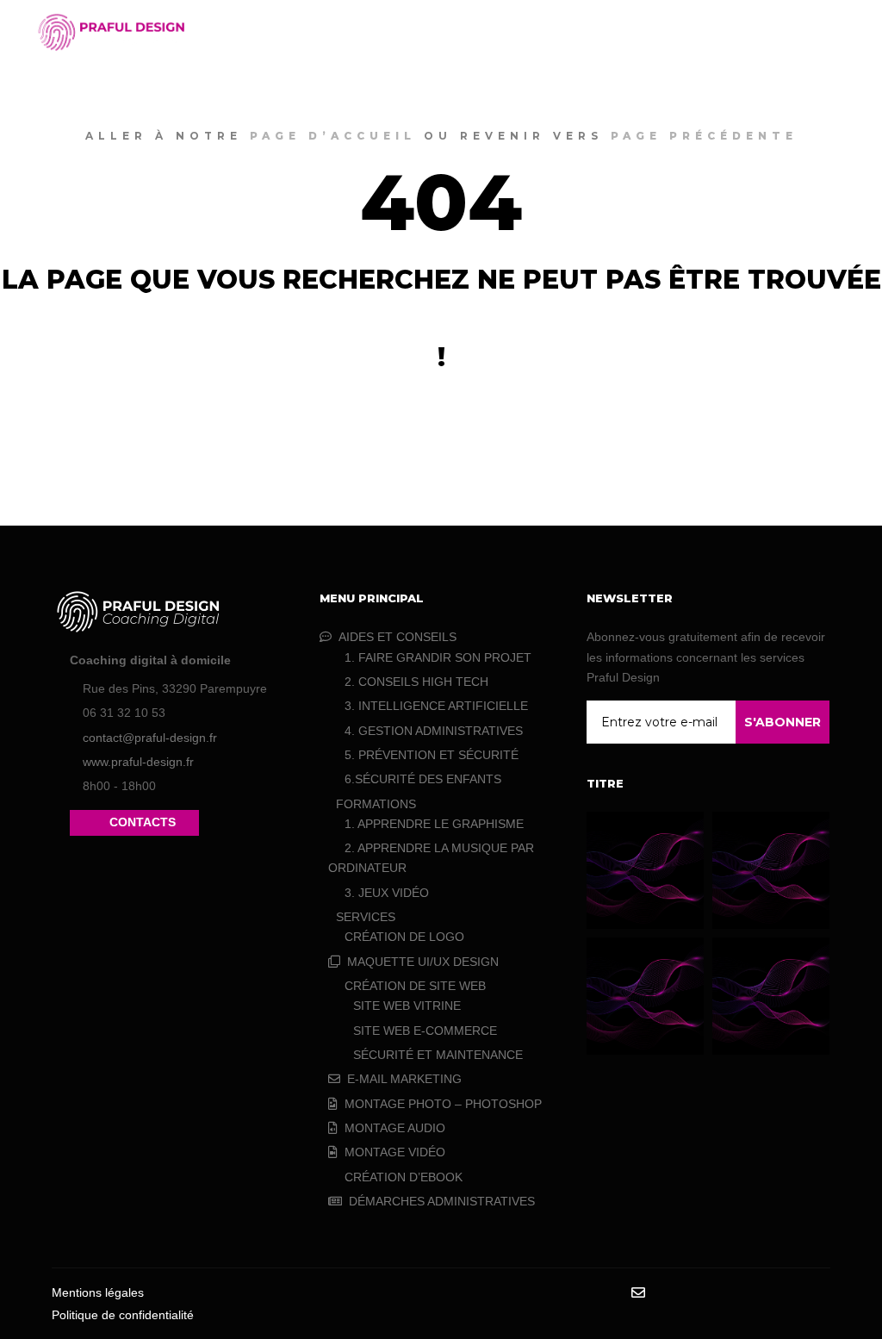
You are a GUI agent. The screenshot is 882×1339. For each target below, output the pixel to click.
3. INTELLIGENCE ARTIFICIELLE (436, 706)
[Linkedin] (716, 1293)
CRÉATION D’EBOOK (404, 1177)
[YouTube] (819, 1293)
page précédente (704, 135)
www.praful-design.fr (138, 762)
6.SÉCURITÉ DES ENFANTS (423, 779)
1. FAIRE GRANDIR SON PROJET (438, 657)
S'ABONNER (782, 722)
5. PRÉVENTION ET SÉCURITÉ (432, 755)
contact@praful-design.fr (150, 737)
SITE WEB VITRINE (407, 1005)
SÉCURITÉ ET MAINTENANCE (438, 1055)
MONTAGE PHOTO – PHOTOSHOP (443, 1104)
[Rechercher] (757, 32)
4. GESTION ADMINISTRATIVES (434, 731)
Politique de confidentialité (123, 1315)
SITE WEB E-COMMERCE (425, 1030)
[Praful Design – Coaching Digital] (111, 32)
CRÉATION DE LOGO (404, 937)
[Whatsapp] (793, 1293)
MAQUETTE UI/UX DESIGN (423, 961)
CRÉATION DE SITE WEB (415, 986)
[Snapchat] (741, 1293)
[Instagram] (690, 1293)
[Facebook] (664, 1293)
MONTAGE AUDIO (395, 1128)
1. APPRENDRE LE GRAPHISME (434, 824)
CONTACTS (142, 822)
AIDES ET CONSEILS (398, 637)
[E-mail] (638, 1292)
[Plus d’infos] (788, 32)
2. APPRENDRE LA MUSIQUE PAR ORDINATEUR (431, 858)
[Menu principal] (819, 32)
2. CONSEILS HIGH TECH (416, 681)
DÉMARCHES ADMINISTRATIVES (442, 1201)
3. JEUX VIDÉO (387, 893)
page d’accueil (333, 135)
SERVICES (365, 917)
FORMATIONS (376, 804)
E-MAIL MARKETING (404, 1079)
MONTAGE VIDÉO (395, 1152)
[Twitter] (767, 1293)
